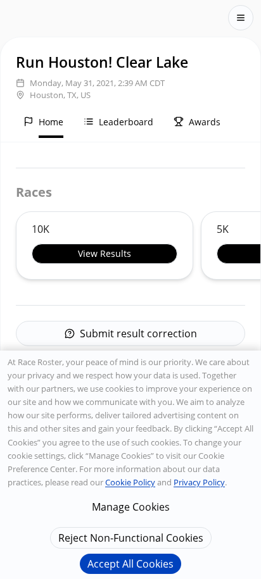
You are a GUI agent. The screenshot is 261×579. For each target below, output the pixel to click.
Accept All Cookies (130, 564)
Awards (204, 122)
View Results (104, 253)
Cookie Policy (130, 482)
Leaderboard (126, 122)
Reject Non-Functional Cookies (130, 538)
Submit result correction (138, 333)
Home (51, 122)
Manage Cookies (131, 507)
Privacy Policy (199, 482)
